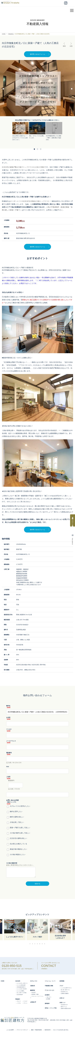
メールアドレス (11, 741)
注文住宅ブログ (64, 1004)
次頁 (71, 46)
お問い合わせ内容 (12, 800)
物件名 (8, 705)
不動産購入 (11, 34)
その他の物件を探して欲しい (20, 833)
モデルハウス (33, 981)
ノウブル (19, 1003)
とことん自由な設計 (21, 985)
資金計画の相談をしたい (18, 849)
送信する (37, 883)
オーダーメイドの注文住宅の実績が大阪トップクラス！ (30, 201)
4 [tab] (38, 944)
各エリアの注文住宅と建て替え (60, 1029)
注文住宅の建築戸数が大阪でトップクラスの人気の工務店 (23, 167)
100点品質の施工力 (21, 987)
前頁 (64, 46)
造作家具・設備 (35, 994)
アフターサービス (49, 990)
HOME (3, 34)
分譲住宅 (32, 985)
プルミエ (19, 1001)
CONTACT (48, 965)
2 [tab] (33, 944)
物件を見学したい (16, 811)
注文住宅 (17, 981)
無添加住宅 (47, 1030)
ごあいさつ (48, 997)
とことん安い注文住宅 (22, 988)
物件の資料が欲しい (17, 817)
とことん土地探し (21, 990)
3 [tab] (35, 944)
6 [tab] (43, 944)
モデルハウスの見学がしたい (20, 806)
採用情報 (62, 981)
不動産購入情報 (49, 985)
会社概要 (48, 998)
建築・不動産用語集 (36, 1030)
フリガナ (9, 729)
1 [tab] (30, 944)
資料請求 (47, 1003)
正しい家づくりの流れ (22, 992)
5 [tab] (40, 944)
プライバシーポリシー (22, 1030)
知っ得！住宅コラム (65, 989)
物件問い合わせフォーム (37, 54)
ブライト (25, 1003)
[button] (71, 89)
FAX (7, 766)
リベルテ (25, 1001)
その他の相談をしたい (17, 854)
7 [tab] (45, 944)
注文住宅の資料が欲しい (18, 838)
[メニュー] (71, 9)
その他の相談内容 (11, 863)
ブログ (61, 985)
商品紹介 (17, 999)
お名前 (8, 717)
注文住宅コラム (64, 991)
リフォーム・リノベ (50, 981)
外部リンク (62, 1002)
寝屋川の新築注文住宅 (66, 1008)
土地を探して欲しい (17, 822)
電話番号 (9, 752)
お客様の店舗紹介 (65, 993)
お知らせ (62, 998)
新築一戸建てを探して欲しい (20, 827)
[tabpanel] (37, 929)
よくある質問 (10, 1030)
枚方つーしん (64, 1006)
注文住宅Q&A (20, 994)
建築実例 (32, 990)
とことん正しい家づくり (22, 983)
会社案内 (47, 995)
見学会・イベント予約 (51, 1008)
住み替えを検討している (18, 844)
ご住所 (8, 776)
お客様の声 (33, 1002)
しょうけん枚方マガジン (66, 987)
